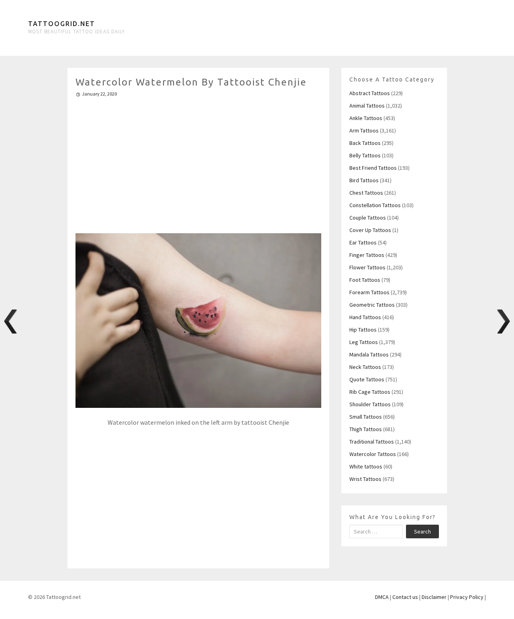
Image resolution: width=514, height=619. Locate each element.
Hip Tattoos (363, 329)
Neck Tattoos (365, 367)
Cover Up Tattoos (370, 230)
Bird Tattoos (364, 180)
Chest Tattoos (366, 192)
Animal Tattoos (367, 105)
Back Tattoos (365, 143)
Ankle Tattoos (365, 118)
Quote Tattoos (366, 379)
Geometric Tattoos (372, 304)
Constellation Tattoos (375, 205)
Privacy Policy (466, 597)
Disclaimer (434, 597)
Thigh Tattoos (365, 429)
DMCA (382, 597)
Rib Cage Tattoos (369, 391)
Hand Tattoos (365, 317)
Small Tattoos (365, 416)
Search (422, 531)
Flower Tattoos (367, 267)
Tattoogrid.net (61, 23)
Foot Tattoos (364, 279)
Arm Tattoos (364, 130)
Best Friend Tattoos (373, 167)
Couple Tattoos (367, 217)
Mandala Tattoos (369, 354)
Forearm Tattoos (369, 292)
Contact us (405, 597)
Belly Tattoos (365, 155)
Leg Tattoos (363, 342)
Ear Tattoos (363, 242)
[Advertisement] (198, 162)
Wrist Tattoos (365, 479)
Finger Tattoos (366, 255)
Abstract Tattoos (369, 93)
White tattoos (365, 466)
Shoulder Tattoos (370, 404)
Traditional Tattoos (371, 441)
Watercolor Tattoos (372, 454)
